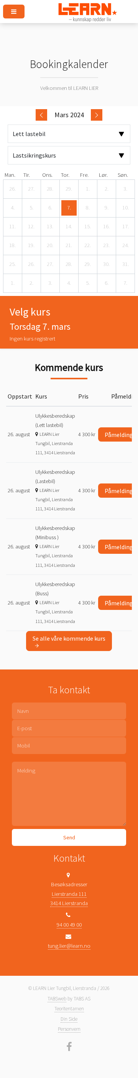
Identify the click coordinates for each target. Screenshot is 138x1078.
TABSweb (57, 998)
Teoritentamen (69, 1008)
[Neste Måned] (96, 115)
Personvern (69, 1029)
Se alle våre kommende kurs (69, 638)
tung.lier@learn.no (69, 945)
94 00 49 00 (69, 924)
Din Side (69, 1019)
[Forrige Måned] (41, 115)
